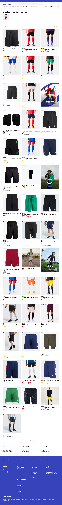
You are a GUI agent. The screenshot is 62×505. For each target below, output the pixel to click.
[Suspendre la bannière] (57, 1)
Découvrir (50, 186)
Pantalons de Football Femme (45, 450)
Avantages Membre (51, 6)
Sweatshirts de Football (44, 449)
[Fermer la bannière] (58, 1)
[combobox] (56, 26)
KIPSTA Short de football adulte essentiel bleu (10, 76)
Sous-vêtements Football (25, 451)
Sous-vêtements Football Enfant (7, 451)
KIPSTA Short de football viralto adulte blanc (29, 324)
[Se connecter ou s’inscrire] (56, 4)
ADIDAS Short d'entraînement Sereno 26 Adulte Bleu (50, 380)
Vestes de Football (24, 450)
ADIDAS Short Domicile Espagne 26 (9, 380)
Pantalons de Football (6, 449)
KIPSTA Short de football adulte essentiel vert (48, 76)
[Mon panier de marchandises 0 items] (58, 4)
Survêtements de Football (7, 452)
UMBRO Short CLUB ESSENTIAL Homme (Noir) (48, 131)
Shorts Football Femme (6, 21)
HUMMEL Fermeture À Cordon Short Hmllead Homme (12, 158)
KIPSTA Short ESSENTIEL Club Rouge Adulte (10, 297)
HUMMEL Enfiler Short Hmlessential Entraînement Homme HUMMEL (11, 353)
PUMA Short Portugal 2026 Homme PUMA (29, 268)
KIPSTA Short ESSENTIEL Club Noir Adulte (29, 76)
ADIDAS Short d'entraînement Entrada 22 (10, 324)
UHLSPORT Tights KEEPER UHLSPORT (28, 185)
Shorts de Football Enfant (45, 446)
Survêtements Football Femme (45, 452)
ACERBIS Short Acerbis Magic (8, 241)
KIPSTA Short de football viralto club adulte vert (30, 214)
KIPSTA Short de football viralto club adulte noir (49, 49)
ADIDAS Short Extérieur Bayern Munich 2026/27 (49, 157)
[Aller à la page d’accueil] (7, 4)
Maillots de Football (25, 452)
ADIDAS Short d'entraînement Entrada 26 (48, 241)
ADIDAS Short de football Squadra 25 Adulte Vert (11, 407)
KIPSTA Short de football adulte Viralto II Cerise (49, 324)
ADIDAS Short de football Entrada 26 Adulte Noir (11, 48)
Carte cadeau (57, 6)
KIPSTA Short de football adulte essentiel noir (29, 49)
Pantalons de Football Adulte (45, 451)
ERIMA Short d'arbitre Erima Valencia (9, 103)
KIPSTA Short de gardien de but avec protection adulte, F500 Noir (11, 131)
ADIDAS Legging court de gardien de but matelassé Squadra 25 (30, 241)
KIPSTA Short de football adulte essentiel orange (30, 297)
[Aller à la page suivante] (34, 441)
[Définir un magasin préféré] (48, 4)
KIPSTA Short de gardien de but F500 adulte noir (30, 380)
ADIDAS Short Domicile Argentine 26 (9, 434)
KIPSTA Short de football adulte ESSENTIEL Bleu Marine (31, 131)
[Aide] (54, 4)
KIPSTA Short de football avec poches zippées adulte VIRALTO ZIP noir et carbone (12, 187)
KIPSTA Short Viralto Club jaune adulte (47, 297)
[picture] (12, 38)
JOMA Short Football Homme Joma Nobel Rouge (11, 269)
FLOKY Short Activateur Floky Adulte (28, 406)
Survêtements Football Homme (26, 446)
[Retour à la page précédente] (28, 441)
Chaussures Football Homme (26, 449)
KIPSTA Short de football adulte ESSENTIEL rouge (30, 158)
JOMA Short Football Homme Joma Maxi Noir (48, 214)
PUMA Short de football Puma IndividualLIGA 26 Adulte (12, 213)
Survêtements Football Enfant (7, 450)
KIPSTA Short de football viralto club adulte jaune (49, 407)
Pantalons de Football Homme (7, 446)
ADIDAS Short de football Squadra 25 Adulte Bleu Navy (30, 353)
